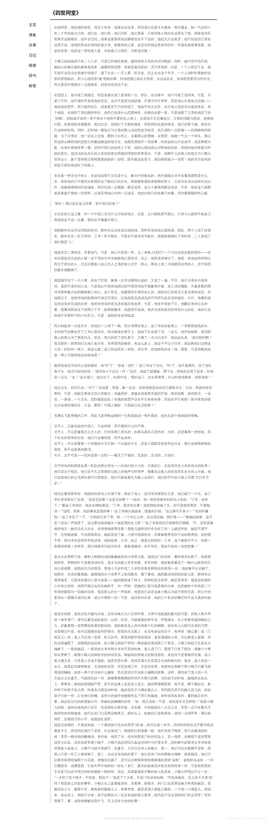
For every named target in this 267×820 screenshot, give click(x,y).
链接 (32, 65)
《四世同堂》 (65, 12)
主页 (32, 25)
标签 (32, 86)
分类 (32, 45)
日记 (32, 55)
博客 (32, 35)
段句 (32, 75)
